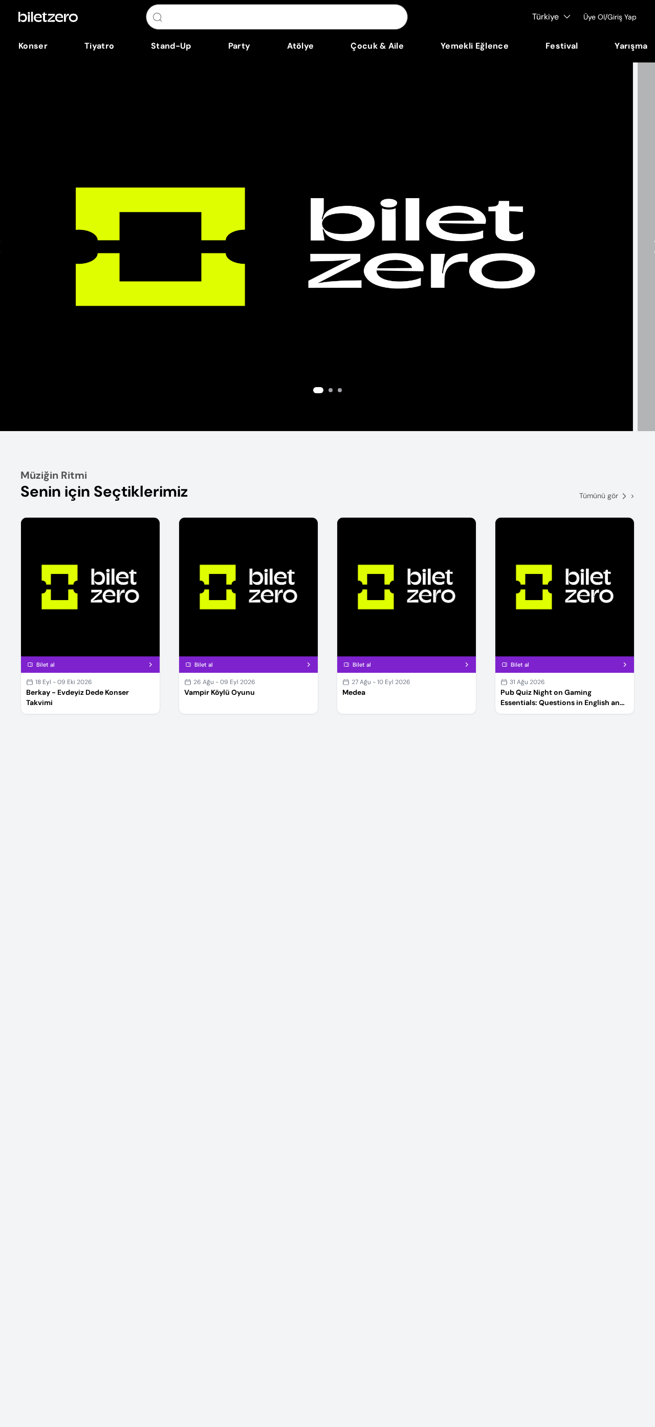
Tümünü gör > (607, 495)
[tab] (318, 390)
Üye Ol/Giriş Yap (610, 17)
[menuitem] (33, 46)
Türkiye (545, 16)
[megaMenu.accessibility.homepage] (48, 17)
